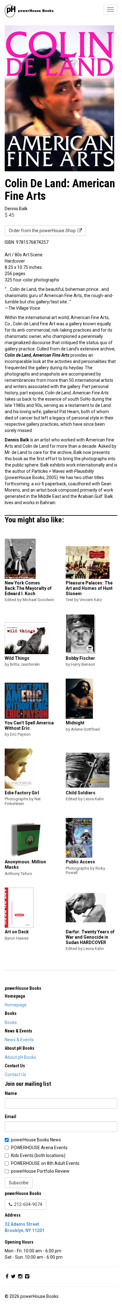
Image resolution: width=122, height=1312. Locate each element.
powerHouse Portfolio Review (40, 1171)
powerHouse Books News (36, 1139)
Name (11, 1093)
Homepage (16, 1004)
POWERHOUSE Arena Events (39, 1147)
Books (11, 1022)
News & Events (19, 1039)
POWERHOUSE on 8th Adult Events (45, 1163)
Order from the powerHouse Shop (43, 230)
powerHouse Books (23, 988)
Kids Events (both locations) (38, 1155)
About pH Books (20, 1057)
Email (10, 1116)
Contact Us (15, 1074)
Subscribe (18, 1182)
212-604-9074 (27, 1204)
